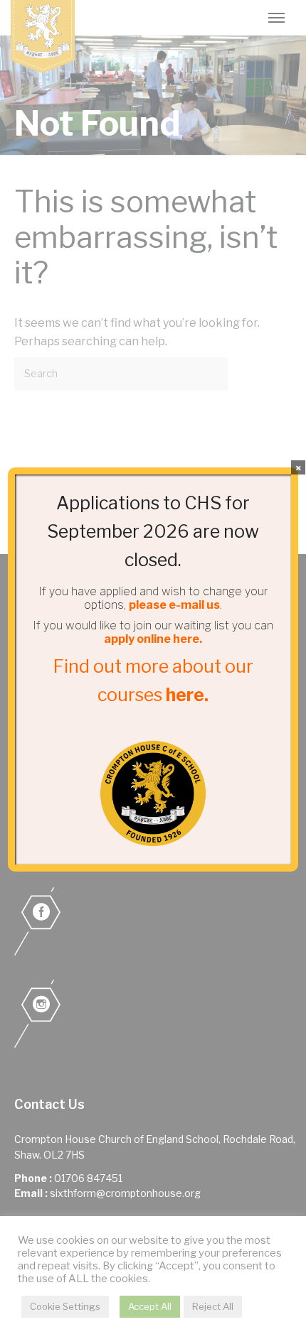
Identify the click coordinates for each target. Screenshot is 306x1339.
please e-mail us (174, 605)
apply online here (151, 639)
